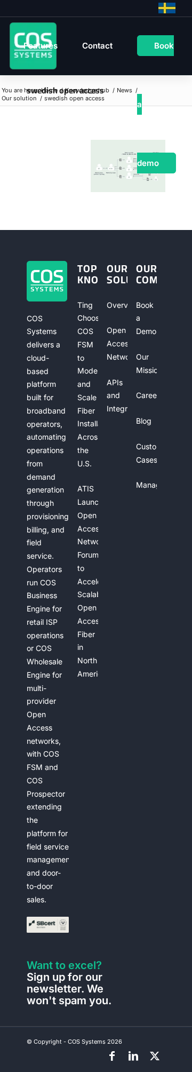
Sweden (166, 8)
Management (146, 484)
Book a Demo (146, 318)
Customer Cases (146, 453)
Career (146, 395)
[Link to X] (154, 1056)
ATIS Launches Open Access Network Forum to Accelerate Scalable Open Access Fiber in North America (88, 581)
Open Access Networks (117, 343)
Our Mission (146, 363)
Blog (143, 420)
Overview (117, 304)
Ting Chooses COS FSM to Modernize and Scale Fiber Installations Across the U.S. (88, 384)
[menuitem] (41, 46)
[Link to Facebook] (112, 1056)
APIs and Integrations (117, 396)
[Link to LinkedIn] (133, 1056)
